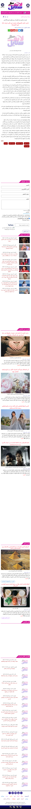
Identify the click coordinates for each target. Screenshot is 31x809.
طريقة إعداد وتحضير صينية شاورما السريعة (9, 747)
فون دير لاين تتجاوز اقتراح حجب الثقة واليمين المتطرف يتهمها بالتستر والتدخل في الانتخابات (9, 263)
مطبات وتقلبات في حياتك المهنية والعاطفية (9, 661)
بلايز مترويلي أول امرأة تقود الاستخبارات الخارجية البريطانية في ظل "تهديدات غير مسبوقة (9, 277)
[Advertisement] (15, 164)
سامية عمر (26, 146)
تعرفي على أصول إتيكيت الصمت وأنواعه (9, 726)
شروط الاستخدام (26, 213)
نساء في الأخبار (24, 16)
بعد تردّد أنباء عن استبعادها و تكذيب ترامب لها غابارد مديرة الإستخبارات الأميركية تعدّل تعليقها (9, 270)
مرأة (29, 16)
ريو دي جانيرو (12, 143)
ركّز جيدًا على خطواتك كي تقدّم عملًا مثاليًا (9, 675)
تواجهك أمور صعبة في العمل (9, 668)
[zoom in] (3, 16)
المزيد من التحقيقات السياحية (8, 581)
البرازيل (5, 143)
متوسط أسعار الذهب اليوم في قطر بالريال (9, 740)
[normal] (5, 16)
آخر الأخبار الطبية (5, 618)
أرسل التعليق (26, 231)
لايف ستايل (26, 143)
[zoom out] (7, 16)
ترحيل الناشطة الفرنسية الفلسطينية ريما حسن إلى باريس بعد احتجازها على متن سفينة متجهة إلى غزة (9, 284)
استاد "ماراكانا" (19, 143)
